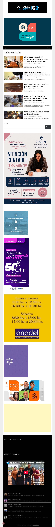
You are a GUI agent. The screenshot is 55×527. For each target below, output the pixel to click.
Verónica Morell (40, 102)
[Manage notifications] (3, 523)
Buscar (6, 123)
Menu (48, 48)
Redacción (40, 63)
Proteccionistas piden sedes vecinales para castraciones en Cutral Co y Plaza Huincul (35, 98)
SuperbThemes (36, 525)
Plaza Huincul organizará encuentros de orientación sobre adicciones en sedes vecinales (36, 59)
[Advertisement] (27, 418)
